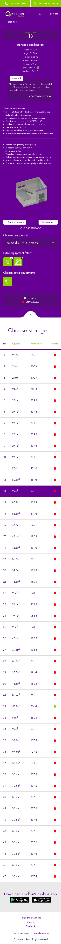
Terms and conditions (30, 917)
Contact (30, 922)
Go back (13, 22)
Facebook (30, 926)
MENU (51, 14)
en (40, 14)
